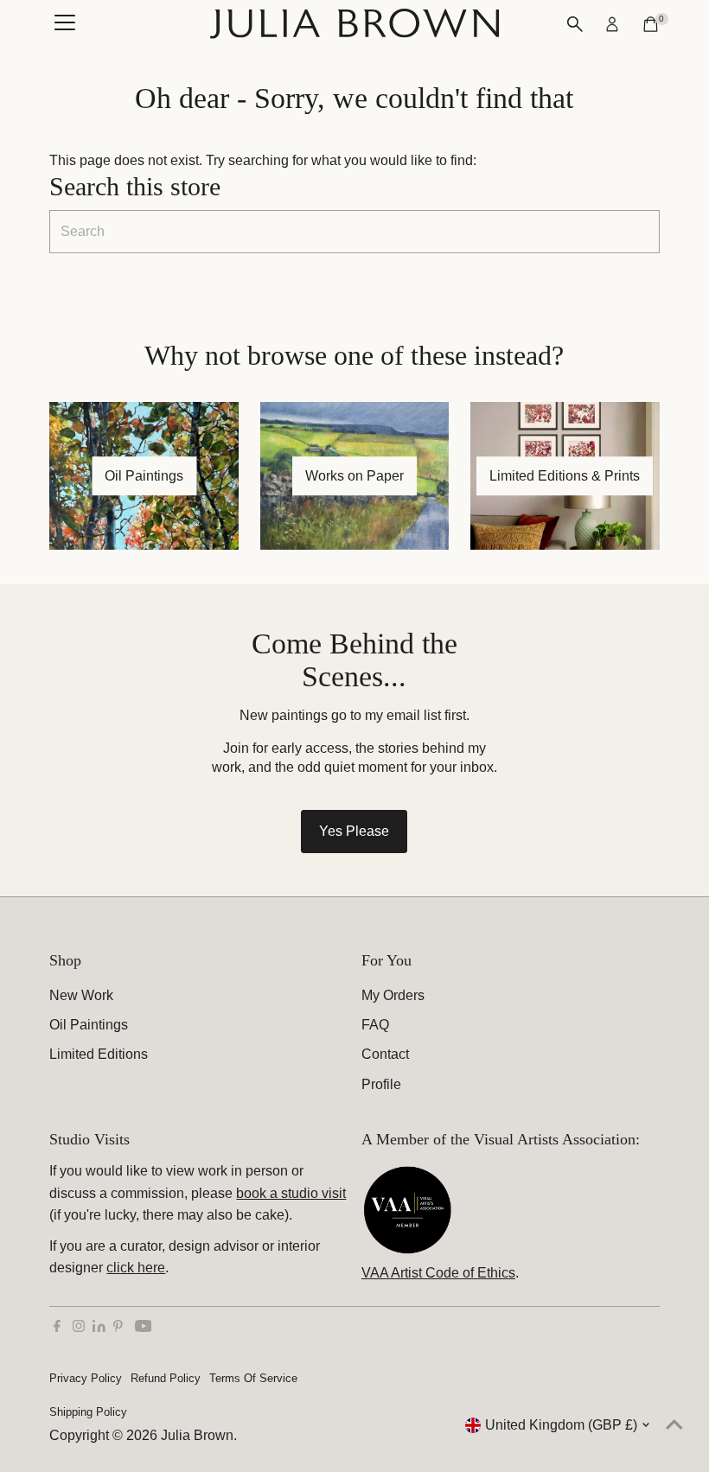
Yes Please (354, 831)
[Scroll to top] (674, 1424)
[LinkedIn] (101, 1327)
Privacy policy (85, 1378)
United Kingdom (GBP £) (561, 1425)
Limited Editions (98, 1054)
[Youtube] (143, 1327)
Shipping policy (88, 1411)
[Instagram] (78, 1327)
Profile (381, 1084)
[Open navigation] (64, 24)
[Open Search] (575, 24)
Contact (385, 1054)
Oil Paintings (88, 1024)
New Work (81, 995)
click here (135, 1267)
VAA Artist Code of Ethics (438, 1272)
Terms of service (253, 1378)
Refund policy (166, 1378)
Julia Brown (197, 1435)
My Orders (393, 995)
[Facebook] (57, 1327)
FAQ (375, 1024)
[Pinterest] (118, 1327)
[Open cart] (651, 24)
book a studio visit (291, 1193)
